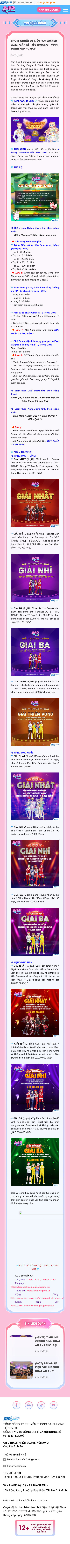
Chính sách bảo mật (37, 1500)
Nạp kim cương (49, 9)
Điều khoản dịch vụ (13, 1500)
